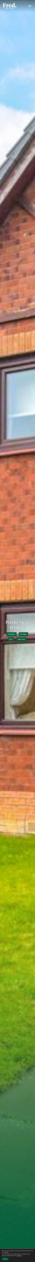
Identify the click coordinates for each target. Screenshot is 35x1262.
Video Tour (21, 639)
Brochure (23, 634)
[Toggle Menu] (29, 6)
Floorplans (11, 634)
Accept (5, 1259)
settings (19, 1255)
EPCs (11, 639)
